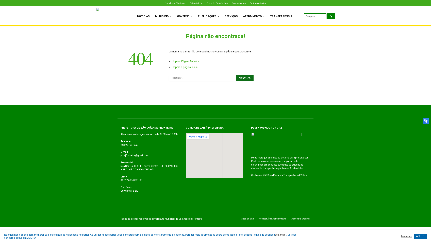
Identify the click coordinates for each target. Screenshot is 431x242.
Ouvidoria (126, 190)
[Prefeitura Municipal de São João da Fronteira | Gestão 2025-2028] (112, 16)
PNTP (266, 175)
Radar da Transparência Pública (290, 175)
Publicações (207, 16)
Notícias (143, 16)
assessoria (275, 161)
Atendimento (252, 16)
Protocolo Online (258, 3)
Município (162, 16)
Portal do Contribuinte (217, 3)
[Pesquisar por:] (202, 78)
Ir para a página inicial (185, 67)
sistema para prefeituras (294, 157)
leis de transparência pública (271, 168)
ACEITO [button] (420, 236)
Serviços (231, 16)
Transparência (281, 16)
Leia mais (280, 234)
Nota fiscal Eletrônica (175, 3)
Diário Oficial (196, 3)
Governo (183, 16)
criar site (272, 157)
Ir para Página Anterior (186, 61)
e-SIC (135, 190)
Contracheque (239, 3)
